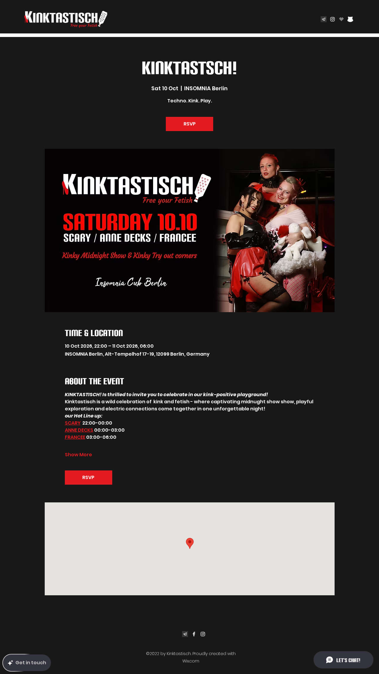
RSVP (190, 123)
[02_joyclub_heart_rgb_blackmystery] (341, 19)
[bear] (350, 19)
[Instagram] (332, 19)
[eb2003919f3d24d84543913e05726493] (324, 19)
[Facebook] (194, 634)
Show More (78, 455)
